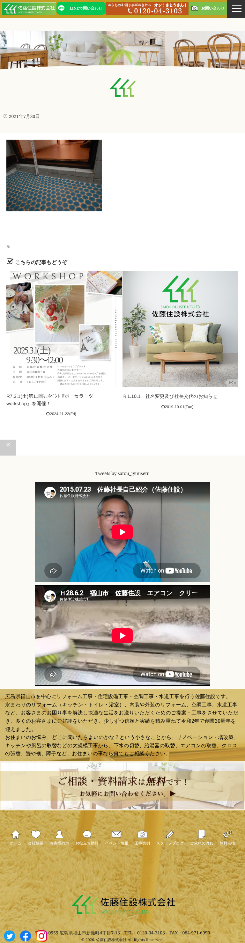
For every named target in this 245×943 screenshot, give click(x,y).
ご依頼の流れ (201, 843)
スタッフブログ (170, 843)
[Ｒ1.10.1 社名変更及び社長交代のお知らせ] (180, 329)
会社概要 (35, 843)
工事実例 (142, 843)
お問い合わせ (213, 8)
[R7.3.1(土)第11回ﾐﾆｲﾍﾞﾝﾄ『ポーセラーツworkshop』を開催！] (64, 329)
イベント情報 (116, 843)
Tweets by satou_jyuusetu (122, 474)
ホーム (16, 843)
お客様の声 (59, 843)
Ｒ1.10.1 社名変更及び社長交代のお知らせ (170, 396)
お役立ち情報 (87, 843)
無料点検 (227, 843)
